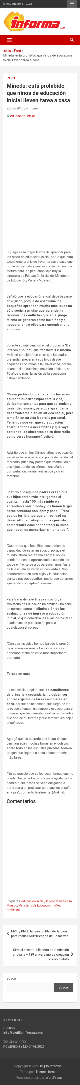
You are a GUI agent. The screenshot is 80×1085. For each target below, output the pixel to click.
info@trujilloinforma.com (23, 1032)
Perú (11, 78)
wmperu (32, 108)
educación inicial (32, 901)
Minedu (12, 905)
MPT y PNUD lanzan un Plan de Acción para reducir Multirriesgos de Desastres (39, 933)
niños (56, 905)
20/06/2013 (15, 108)
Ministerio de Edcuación (35, 905)
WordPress (54, 1078)
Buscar (12, 978)
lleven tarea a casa (59, 901)
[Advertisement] (40, 205)
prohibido (13, 910)
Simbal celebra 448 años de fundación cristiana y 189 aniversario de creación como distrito (41, 954)
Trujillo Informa (51, 1066)
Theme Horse (46, 1072)
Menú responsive (72, 4)
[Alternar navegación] (9, 40)
